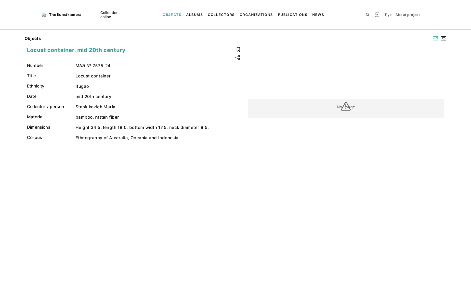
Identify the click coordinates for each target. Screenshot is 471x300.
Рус (388, 14)
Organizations (256, 14)
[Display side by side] (436, 38)
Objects (172, 14)
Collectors (221, 14)
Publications (292, 14)
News (318, 14)
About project (407, 14)
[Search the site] (368, 15)
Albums (194, 14)
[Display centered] (443, 38)
